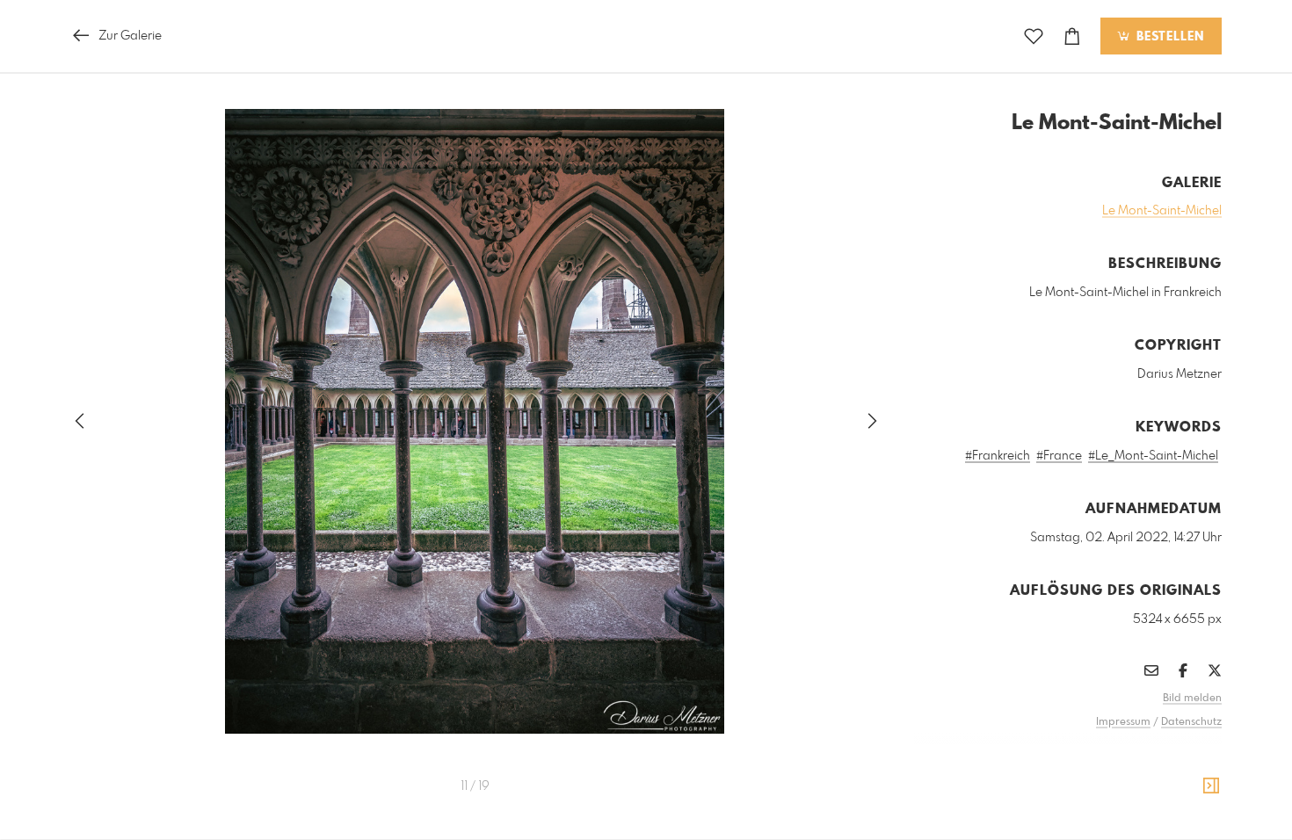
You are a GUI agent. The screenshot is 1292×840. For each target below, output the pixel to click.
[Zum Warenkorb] (1072, 36)
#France (1059, 456)
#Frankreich (997, 456)
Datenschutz (1191, 722)
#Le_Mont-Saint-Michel (1153, 456)
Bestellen (1168, 37)
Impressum (1123, 722)
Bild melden (1192, 698)
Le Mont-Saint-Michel (1162, 211)
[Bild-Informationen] (1211, 786)
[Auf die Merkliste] (1033, 36)
